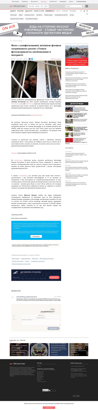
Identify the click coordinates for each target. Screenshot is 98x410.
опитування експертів (31, 18)
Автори (37, 6)
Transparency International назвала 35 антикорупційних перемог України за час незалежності (76, 73)
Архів (45, 6)
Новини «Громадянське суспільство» (21, 264)
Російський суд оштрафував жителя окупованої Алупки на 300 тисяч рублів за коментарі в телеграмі (76, 91)
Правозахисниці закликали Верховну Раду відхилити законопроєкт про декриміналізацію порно (76, 97)
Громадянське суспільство (38, 261)
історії (72, 15)
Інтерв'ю (65, 11)
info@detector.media (77, 369)
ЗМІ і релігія (35, 258)
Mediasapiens (40, 372)
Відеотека (39, 377)
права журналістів (25, 258)
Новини (13, 11)
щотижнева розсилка (31, 272)
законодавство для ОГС (62, 15)
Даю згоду (49, 407)
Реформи (20, 11)
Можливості (50, 11)
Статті (58, 11)
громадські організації (17, 261)
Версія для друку (57, 59)
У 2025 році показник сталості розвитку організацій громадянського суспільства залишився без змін (76, 85)
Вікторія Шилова (36, 115)
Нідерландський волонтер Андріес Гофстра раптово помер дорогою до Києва (76, 161)
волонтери (14, 15)
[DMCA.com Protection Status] (45, 391)
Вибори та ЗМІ (40, 379)
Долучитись (36, 236)
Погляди (73, 11)
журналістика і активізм (17, 18)
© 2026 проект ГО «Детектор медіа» (78, 368)
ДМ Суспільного (34, 1)
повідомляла (18, 160)
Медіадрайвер (63, 1)
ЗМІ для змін (44, 1)
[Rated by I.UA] (52, 391)
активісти (39, 15)
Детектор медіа (15, 1)
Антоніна (71, 1)
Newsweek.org (15, 104)
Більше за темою (18, 340)
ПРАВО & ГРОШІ (39, 11)
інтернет (27, 261)
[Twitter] (32, 59)
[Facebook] (29, 59)
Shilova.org (29, 104)
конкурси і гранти (29, 15)
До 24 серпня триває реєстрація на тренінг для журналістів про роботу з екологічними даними (76, 168)
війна (21, 15)
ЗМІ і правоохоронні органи (46, 258)
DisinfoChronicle (53, 1)
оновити (52, 309)
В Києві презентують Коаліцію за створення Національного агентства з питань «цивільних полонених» (76, 79)
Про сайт (31, 6)
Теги (42, 6)
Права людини (48, 15)
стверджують (23, 175)
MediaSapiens (25, 1)
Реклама (39, 365)
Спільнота (29, 11)
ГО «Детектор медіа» (81, 1)
